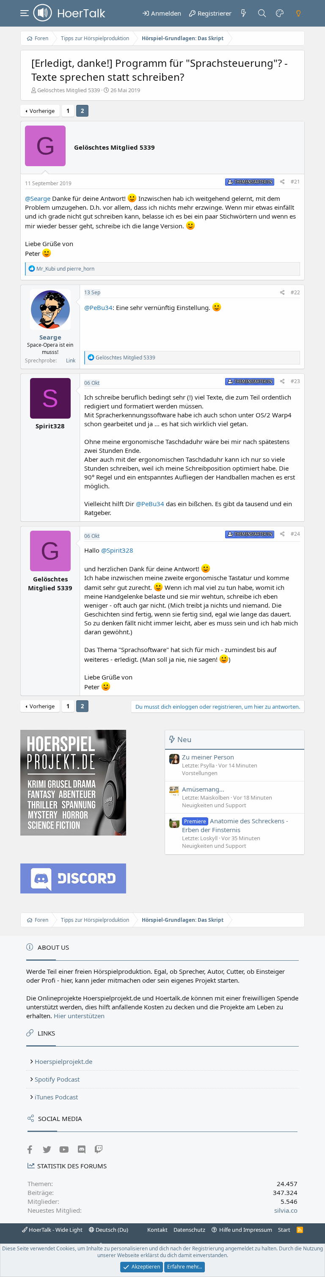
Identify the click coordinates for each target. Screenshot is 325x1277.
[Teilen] (282, 182)
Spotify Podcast (57, 1079)
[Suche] (262, 13)
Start (284, 1229)
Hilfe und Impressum (245, 1229)
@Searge (37, 198)
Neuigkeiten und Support (214, 805)
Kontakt (157, 1229)
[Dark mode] (298, 13)
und (65, 268)
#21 (295, 181)
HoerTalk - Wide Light (55, 1229)
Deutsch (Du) (111, 1229)
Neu (184, 739)
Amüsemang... (203, 789)
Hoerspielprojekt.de (63, 1061)
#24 (295, 533)
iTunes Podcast (56, 1097)
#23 (295, 381)
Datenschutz (189, 1229)
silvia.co (285, 1210)
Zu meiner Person (208, 757)
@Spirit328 (117, 550)
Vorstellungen (200, 773)
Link (70, 360)
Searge (50, 337)
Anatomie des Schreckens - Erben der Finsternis (235, 825)
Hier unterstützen (79, 1015)
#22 (295, 292)
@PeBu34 (98, 307)
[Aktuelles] (243, 13)
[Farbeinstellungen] (280, 13)
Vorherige (42, 111)
